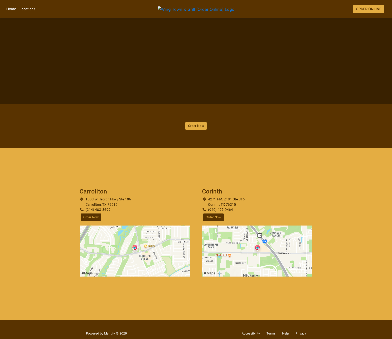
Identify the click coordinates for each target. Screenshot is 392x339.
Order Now (196, 126)
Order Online (368, 9)
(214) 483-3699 (98, 210)
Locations (27, 9)
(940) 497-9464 (220, 210)
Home (11, 9)
